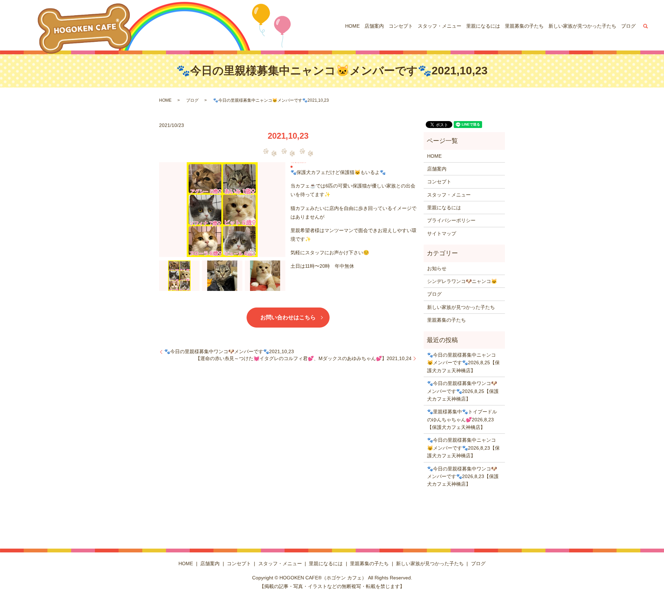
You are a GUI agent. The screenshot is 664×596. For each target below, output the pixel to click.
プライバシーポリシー (451, 220)
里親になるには (483, 26)
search (645, 26)
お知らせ (436, 268)
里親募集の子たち (524, 26)
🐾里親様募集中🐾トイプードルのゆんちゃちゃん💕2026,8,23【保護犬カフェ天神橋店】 (462, 419)
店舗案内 (374, 26)
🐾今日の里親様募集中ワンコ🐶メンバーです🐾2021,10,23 (229, 351)
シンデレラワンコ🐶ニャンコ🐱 (462, 281)
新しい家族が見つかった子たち (582, 26)
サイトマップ (441, 233)
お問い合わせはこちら (288, 317)
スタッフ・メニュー (439, 26)
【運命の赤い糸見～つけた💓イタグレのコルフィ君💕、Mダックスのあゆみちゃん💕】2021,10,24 (303, 358)
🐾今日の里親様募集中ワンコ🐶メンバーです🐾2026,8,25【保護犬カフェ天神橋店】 (463, 391)
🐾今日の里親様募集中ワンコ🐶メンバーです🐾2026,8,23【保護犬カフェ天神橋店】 (463, 476)
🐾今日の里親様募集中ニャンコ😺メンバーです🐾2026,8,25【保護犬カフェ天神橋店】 (463, 362)
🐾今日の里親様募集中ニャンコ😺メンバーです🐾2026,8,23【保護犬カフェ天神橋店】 (463, 447)
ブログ (628, 26)
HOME (352, 26)
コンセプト (401, 26)
